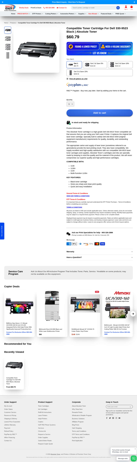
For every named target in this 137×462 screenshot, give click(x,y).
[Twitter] (110, 418)
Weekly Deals (23, 8)
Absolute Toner (55, 454)
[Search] (118, 7)
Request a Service (44, 434)
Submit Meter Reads (45, 440)
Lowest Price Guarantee (12, 422)
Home (13, 14)
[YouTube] (119, 418)
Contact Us (63, 8)
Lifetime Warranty (10, 425)
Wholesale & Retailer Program (82, 415)
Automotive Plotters (67, 14)
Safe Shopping (77, 428)
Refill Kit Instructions (44, 412)
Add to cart (99, 112)
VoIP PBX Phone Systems (47, 425)
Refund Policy (8, 431)
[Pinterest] (113, 418)
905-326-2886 (50, 8)
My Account (8, 406)
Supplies (81, 14)
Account (126, 8)
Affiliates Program (78, 422)
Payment (7, 428)
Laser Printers (42, 415)
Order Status (8, 409)
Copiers (40, 422)
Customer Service (10, 412)
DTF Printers (36, 14)
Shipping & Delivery (10, 418)
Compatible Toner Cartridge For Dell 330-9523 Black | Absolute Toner (14, 372)
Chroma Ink (42, 431)
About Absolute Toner (79, 406)
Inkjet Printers (42, 418)
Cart (131, 8)
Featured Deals (106, 14)
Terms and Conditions (79, 431)
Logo (10, 7)
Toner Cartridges (43, 406)
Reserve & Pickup (10, 415)
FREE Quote (119, 14)
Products (13, 23)
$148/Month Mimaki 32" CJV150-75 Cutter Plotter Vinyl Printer (85, 313)
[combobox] (95, 8)
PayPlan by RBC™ (10, 434)
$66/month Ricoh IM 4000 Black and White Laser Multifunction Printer (52, 313)
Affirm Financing (9, 437)
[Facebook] (107, 418)
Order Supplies (43, 437)
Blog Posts (75, 425)
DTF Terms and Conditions (81, 434)
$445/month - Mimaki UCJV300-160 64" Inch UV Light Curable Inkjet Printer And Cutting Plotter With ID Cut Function (117, 313)
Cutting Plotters (50, 14)
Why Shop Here (77, 409)
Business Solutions (78, 418)
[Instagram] (116, 418)
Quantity (69, 100)
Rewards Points (77, 412)
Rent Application (77, 440)
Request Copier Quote (45, 444)
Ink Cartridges (42, 409)
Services (41, 428)
